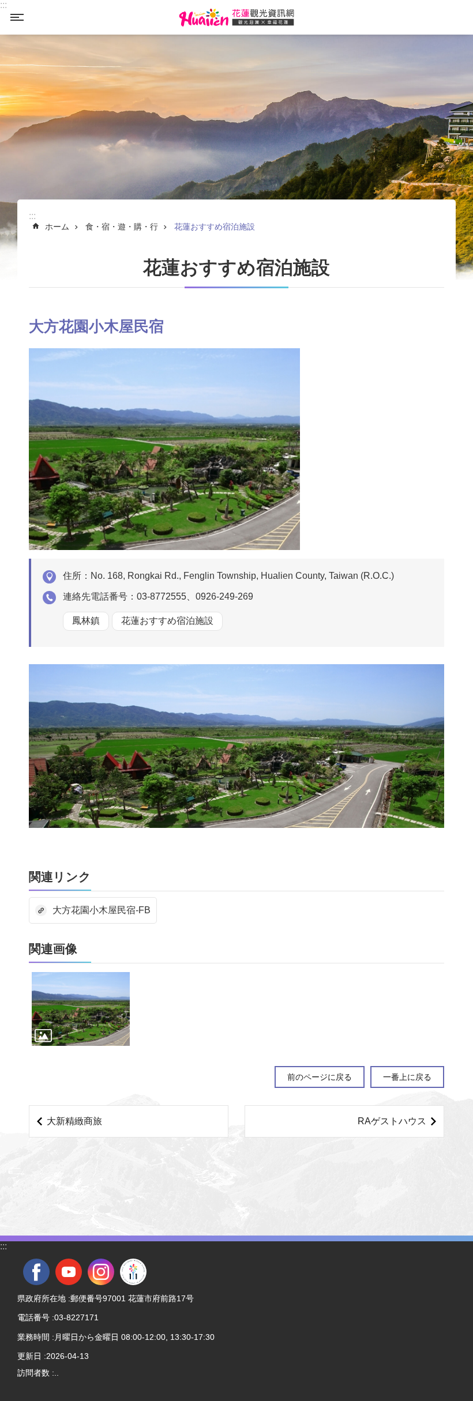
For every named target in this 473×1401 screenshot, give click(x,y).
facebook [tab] (36, 1272)
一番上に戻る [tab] (407, 1077)
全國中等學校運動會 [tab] (133, 1272)
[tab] (81, 1009)
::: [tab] (3, 5)
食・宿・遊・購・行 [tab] (121, 226)
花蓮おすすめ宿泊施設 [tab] (214, 226)
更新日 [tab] (29, 1356)
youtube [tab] (68, 1272)
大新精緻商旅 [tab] (74, 1121)
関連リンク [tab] (60, 876)
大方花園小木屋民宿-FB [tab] (101, 910)
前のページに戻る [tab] (319, 1077)
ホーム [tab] (57, 226)
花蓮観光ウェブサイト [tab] (236, 17)
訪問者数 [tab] (33, 1372)
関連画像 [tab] (53, 948)
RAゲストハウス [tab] (392, 1121)
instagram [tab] (101, 1272)
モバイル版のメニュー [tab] (17, 17)
